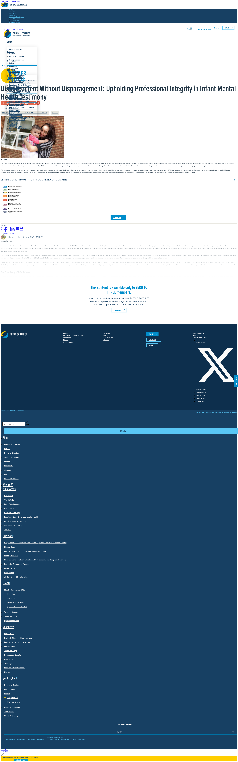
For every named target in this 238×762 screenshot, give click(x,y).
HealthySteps (9, 547)
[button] (119, 180)
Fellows (12, 63)
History (7, 448)
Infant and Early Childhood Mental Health (21, 517)
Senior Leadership (16, 59)
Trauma (55, 113)
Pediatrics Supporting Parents (16, 564)
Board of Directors (16, 56)
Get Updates (14, 108)
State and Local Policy (13, 525)
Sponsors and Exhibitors (20, 95)
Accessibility (233, 412)
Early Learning (10, 508)
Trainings (8, 663)
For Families (9, 633)
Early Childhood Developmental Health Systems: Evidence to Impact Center (22, 80)
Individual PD (65, 739)
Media (6, 474)
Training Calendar (11, 612)
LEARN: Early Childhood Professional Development (25, 551)
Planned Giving (17, 116)
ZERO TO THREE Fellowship (16, 576)
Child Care (13, 68)
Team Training (54, 739)
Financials (8, 465)
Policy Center (9, 568)
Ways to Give (16, 114)
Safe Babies (9, 572)
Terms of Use (200, 412)
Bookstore (8, 659)
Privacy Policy (210, 412)
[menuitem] (216, 340)
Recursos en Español (12, 655)
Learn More (118, 310)
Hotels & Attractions (19, 93)
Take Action (14, 123)
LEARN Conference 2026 (19, 87)
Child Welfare (9, 500)
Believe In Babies (16, 105)
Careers (7, 470)
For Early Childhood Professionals (17, 101)
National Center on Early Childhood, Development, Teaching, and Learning (35, 559)
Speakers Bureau (11, 478)
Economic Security (12, 512)
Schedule (14, 89)
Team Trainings (10, 616)
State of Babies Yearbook (14, 667)
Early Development (17, 75)
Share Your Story (16, 126)
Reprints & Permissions (222, 412)
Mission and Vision (17, 49)
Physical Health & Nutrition (15, 521)
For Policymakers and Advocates (17, 642)
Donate (227, 28)
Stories (12, 131)
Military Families (11, 555)
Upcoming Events (11, 620)
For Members (9, 646)
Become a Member (17, 119)
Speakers (14, 91)
